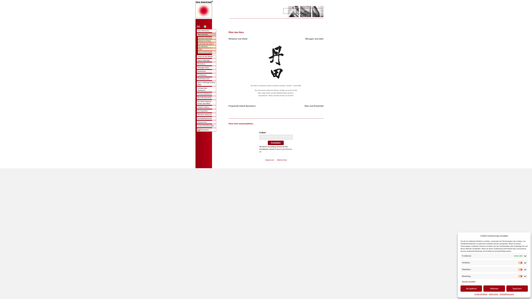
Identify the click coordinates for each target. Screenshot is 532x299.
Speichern (517, 288)
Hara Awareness (203, 31)
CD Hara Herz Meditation (202, 89)
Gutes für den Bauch (205, 56)
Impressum (269, 160)
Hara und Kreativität (205, 52)
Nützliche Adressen (205, 114)
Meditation (201, 64)
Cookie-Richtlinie (480, 294)
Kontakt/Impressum (507, 294)
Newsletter (205, 130)
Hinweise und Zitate (205, 38)
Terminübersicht (203, 79)
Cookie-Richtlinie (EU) (206, 126)
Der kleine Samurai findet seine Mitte (204, 102)
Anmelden (276, 143)
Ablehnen (494, 288)
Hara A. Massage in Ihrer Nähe (206, 83)
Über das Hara (203, 34)
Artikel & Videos (203, 107)
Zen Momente (203, 46)
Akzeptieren (471, 288)
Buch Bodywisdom (205, 98)
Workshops (202, 71)
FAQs (200, 49)
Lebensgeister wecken (206, 43)
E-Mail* (262, 133)
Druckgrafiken (203, 111)
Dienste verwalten (468, 282)
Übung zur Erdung (205, 41)
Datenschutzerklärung (283, 149)
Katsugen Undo (203, 67)
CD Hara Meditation (205, 94)
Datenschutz (493, 294)
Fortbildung (202, 75)
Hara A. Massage (204, 60)
